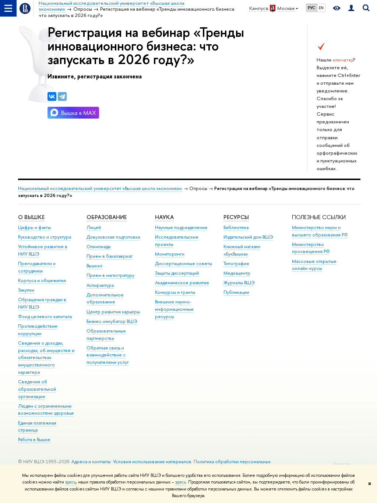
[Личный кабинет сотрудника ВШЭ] (351, 8)
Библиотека (236, 227)
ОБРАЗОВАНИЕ (107, 217)
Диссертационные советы (183, 263)
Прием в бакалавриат (110, 256)
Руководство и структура (44, 237)
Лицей (94, 227)
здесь (70, 482)
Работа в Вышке (34, 439)
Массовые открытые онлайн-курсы (314, 265)
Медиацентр (236, 273)
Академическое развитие (182, 282)
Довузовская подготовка (113, 237)
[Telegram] (62, 96)
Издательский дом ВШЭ (248, 237)
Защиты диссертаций (177, 273)
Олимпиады (99, 246)
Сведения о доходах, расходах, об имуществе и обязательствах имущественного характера (46, 357)
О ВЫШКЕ (31, 217)
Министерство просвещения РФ (311, 248)
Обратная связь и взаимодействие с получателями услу (108, 355)
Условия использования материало (152, 461)
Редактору (341, 463)
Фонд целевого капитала (45, 316)
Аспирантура (100, 285)
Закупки (26, 290)
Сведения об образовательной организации (37, 389)
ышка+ (95, 266)
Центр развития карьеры (113, 312)
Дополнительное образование (105, 298)
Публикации (236, 292)
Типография (236, 263)
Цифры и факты (34, 227)
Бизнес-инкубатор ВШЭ (112, 321)
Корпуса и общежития (42, 280)
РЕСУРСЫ (236, 217)
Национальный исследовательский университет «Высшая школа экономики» (100, 188)
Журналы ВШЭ (239, 282)
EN (321, 7)
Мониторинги (169, 254)
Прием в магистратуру (110, 275)
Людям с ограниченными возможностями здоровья (46, 409)
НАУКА (164, 217)
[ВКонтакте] (51, 96)
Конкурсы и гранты (175, 292)
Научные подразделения (181, 227)
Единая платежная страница (37, 426)
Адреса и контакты (91, 461)
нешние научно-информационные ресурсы (174, 309)
